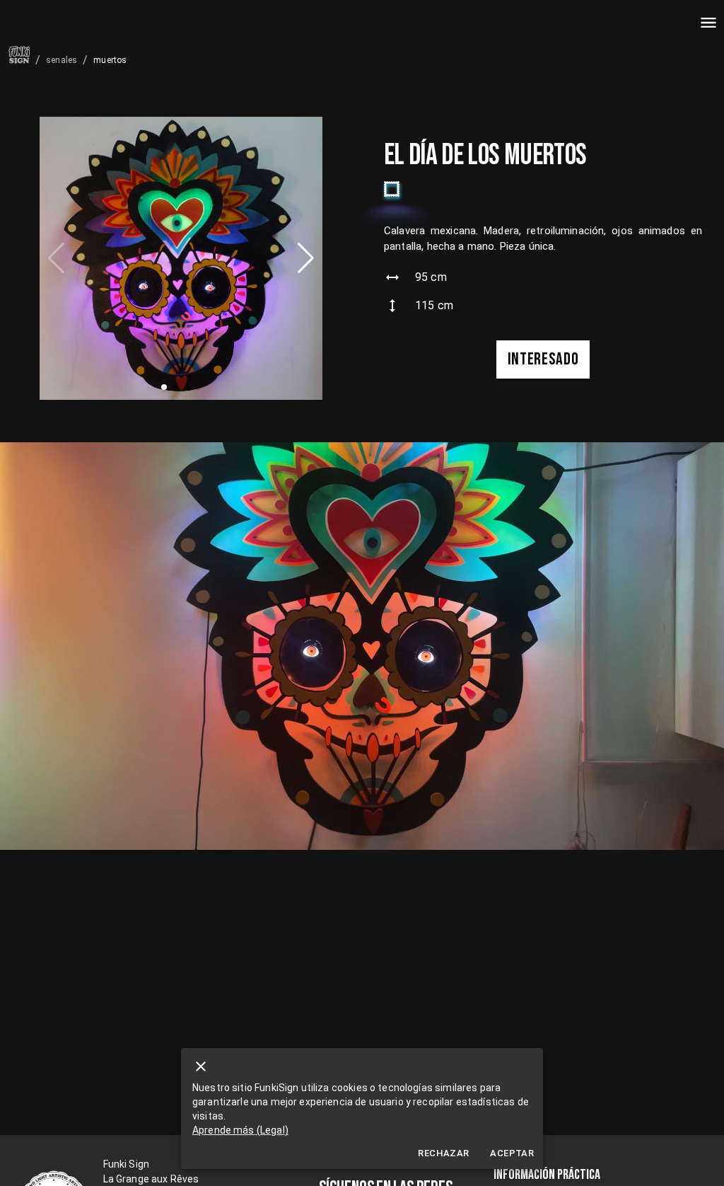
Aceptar (512, 1153)
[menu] (708, 23)
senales (61, 60)
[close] (200, 1066)
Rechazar (443, 1153)
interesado (543, 359)
